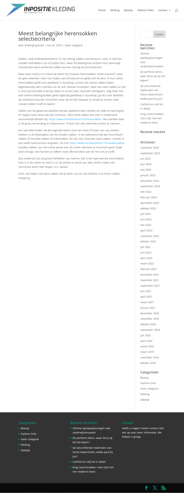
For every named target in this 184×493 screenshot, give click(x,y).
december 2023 (149, 203)
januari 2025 (147, 175)
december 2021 (149, 274)
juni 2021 (145, 291)
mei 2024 (145, 191)
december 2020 (149, 313)
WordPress (91, 488)
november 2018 (149, 357)
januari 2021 (147, 307)
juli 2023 (145, 213)
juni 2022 (145, 252)
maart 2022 (147, 263)
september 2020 (150, 329)
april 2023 (146, 230)
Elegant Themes (49, 488)
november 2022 (149, 236)
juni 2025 (145, 164)
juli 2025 (145, 158)
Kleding (114, 10)
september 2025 (150, 153)
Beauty (128, 10)
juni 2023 (145, 219)
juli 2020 (145, 335)
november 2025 (149, 147)
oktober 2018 (148, 363)
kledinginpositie (34, 45)
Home (102, 10)
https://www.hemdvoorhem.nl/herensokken (75, 119)
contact (162, 10)
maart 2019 (147, 352)
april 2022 (146, 258)
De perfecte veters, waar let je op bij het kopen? (152, 76)
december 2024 (149, 180)
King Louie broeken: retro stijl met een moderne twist (152, 118)
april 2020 (146, 341)
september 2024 (150, 186)
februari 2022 (148, 269)
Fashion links (145, 10)
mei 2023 (145, 225)
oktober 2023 (148, 208)
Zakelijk (144, 399)
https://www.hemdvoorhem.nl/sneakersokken (97, 143)
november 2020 (149, 318)
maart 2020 (147, 346)
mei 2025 (145, 169)
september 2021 (150, 285)
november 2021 (149, 280)
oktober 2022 (148, 241)
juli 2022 (145, 247)
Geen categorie (74, 45)
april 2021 (146, 296)
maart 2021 (147, 302)
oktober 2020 (148, 324)
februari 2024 (148, 197)
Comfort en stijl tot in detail (89, 461)
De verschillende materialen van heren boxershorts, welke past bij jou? (93, 452)
